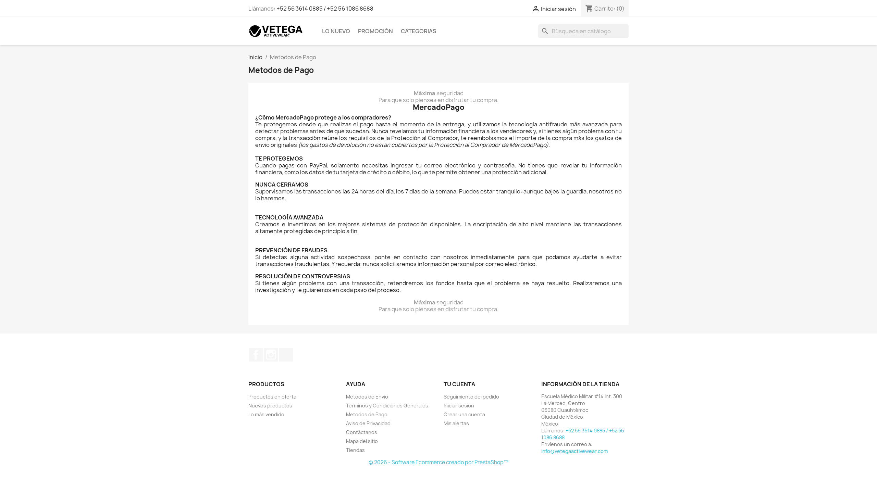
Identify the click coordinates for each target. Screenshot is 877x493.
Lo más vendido (266, 414)
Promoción (375, 31)
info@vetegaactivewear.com (574, 451)
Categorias (418, 31)
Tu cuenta (459, 384)
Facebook (256, 355)
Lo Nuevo (336, 31)
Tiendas (355, 450)
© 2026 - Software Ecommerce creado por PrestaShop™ (438, 462)
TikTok (286, 355)
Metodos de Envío (367, 396)
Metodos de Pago (366, 414)
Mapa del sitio (362, 441)
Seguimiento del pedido (471, 396)
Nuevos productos (270, 405)
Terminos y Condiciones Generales (387, 405)
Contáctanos (361, 432)
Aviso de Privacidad (368, 423)
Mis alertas (456, 423)
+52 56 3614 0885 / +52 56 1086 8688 (324, 8)
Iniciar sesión (459, 405)
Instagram (271, 355)
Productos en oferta (272, 396)
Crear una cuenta (464, 414)
